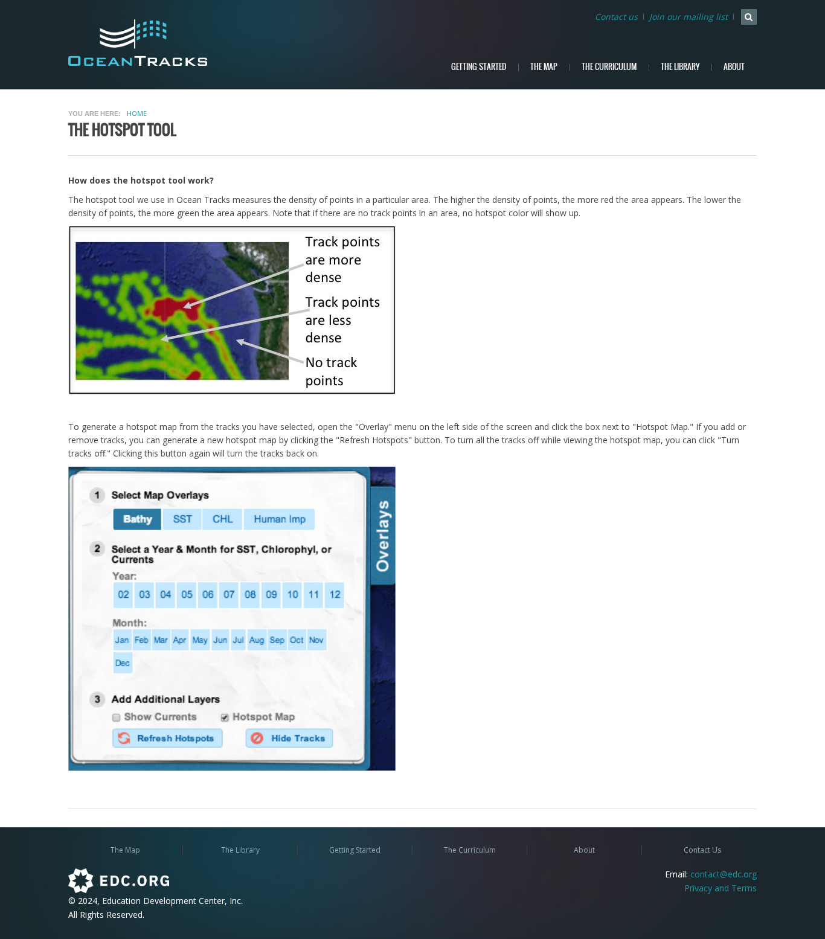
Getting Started (478, 66)
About (734, 66)
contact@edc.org (723, 874)
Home (137, 113)
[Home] (147, 42)
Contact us (616, 16)
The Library (680, 66)
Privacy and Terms (720, 888)
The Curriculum (609, 66)
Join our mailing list (688, 16)
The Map (543, 66)
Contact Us (702, 850)
